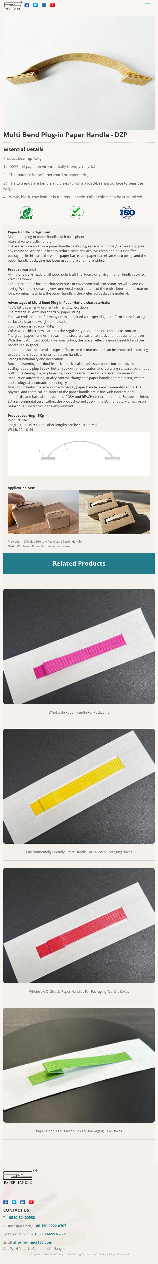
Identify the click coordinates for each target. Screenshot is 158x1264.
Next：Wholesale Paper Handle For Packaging (39, 546)
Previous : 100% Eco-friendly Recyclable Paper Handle (45, 541)
